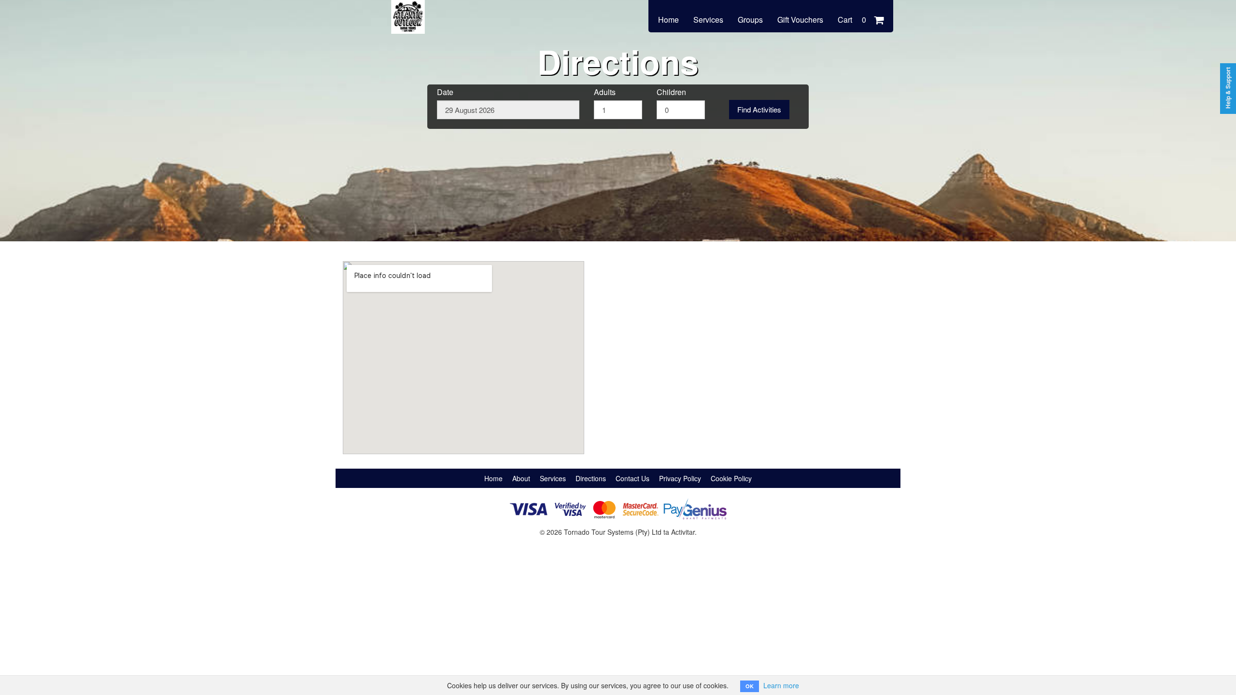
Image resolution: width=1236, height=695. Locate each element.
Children (671, 92)
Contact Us (632, 478)
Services (708, 19)
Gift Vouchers (800, 19)
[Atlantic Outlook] (408, 10)
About (521, 478)
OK (749, 686)
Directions (591, 478)
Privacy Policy (680, 478)
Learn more (781, 685)
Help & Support (1228, 88)
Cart (852, 19)
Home (668, 19)
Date (445, 92)
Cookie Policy (731, 478)
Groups (750, 19)
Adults (605, 92)
